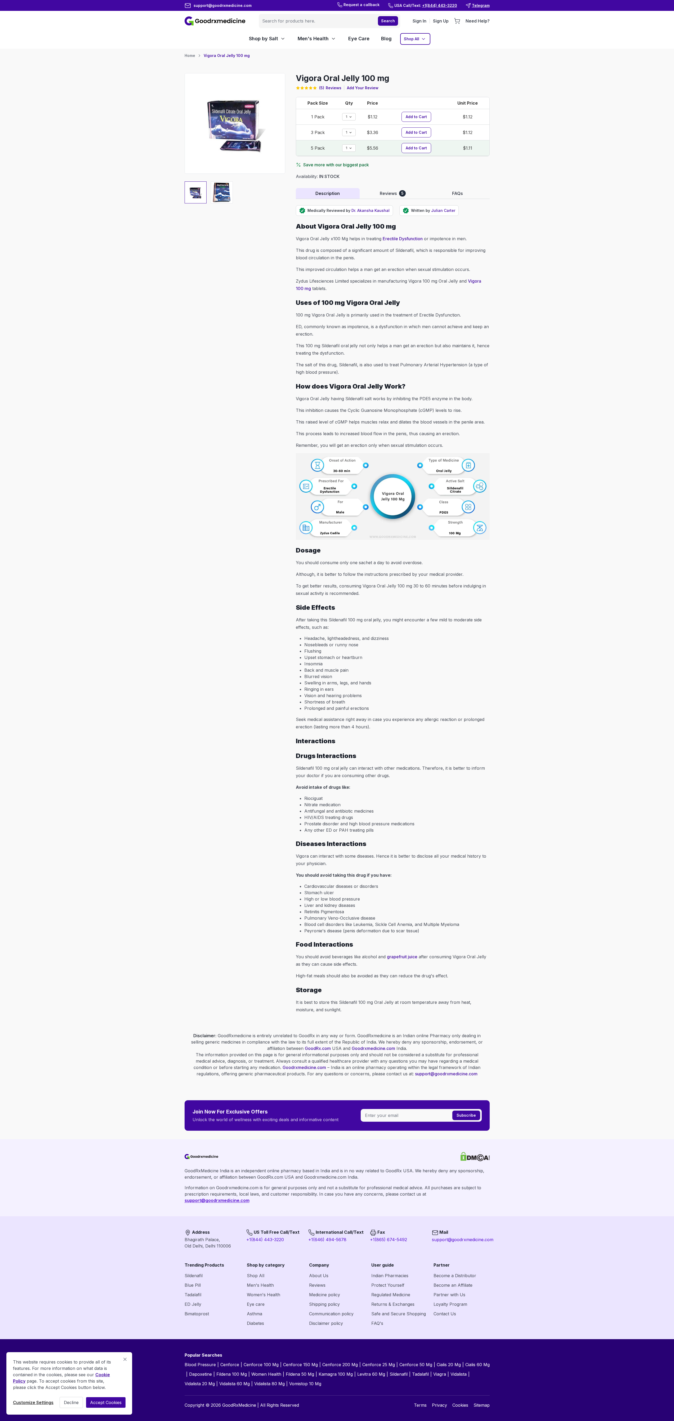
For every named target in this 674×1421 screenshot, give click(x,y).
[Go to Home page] (216, 20)
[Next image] (278, 123)
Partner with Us (449, 1294)
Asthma (254, 1313)
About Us (318, 1275)
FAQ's (377, 1323)
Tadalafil (193, 1294)
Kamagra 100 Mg (336, 1374)
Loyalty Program (450, 1304)
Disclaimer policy (326, 1323)
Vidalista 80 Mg (269, 1383)
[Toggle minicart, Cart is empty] (457, 21)
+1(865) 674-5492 (388, 1239)
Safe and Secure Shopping (398, 1313)
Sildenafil (194, 1275)
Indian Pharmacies (389, 1275)
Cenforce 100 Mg (261, 1364)
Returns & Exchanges (392, 1304)
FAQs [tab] (457, 193)
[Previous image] (192, 123)
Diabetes (255, 1323)
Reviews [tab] (392, 193)
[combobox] (318, 21)
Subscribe (466, 1115)
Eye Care (358, 38)
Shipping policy (324, 1304)
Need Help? (478, 21)
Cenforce (229, 1364)
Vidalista (458, 1374)
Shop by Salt (263, 38)
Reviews (317, 1285)
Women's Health (263, 1294)
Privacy (439, 1405)
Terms (420, 1405)
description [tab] (327, 193)
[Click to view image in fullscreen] (235, 123)
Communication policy (331, 1313)
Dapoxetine (200, 1374)
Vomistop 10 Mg (305, 1383)
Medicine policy (324, 1294)
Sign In (419, 21)
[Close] (125, 1359)
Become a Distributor (455, 1275)
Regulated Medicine (390, 1294)
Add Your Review (362, 88)
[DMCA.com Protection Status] (475, 1156)
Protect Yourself (387, 1285)
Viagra (439, 1374)
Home (190, 55)
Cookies (460, 1405)
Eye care (256, 1304)
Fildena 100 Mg (231, 1374)
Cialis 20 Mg (449, 1364)
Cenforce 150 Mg (300, 1364)
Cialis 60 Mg (477, 1364)
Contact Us (445, 1313)
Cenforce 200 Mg (340, 1364)
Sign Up (441, 21)
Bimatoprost (197, 1313)
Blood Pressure (200, 1364)
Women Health (266, 1374)
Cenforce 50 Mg (415, 1364)
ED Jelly (193, 1304)
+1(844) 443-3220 (265, 1239)
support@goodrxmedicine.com (446, 1073)
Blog (386, 38)
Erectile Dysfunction (403, 238)
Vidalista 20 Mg (200, 1383)
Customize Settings (33, 1402)
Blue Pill (193, 1285)
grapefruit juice (402, 956)
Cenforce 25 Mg (378, 1364)
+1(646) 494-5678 (327, 1239)
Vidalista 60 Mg (234, 1383)
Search (388, 21)
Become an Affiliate (453, 1285)
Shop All (411, 39)
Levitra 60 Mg (371, 1374)
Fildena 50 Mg (300, 1374)
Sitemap (482, 1405)
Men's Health (313, 38)
